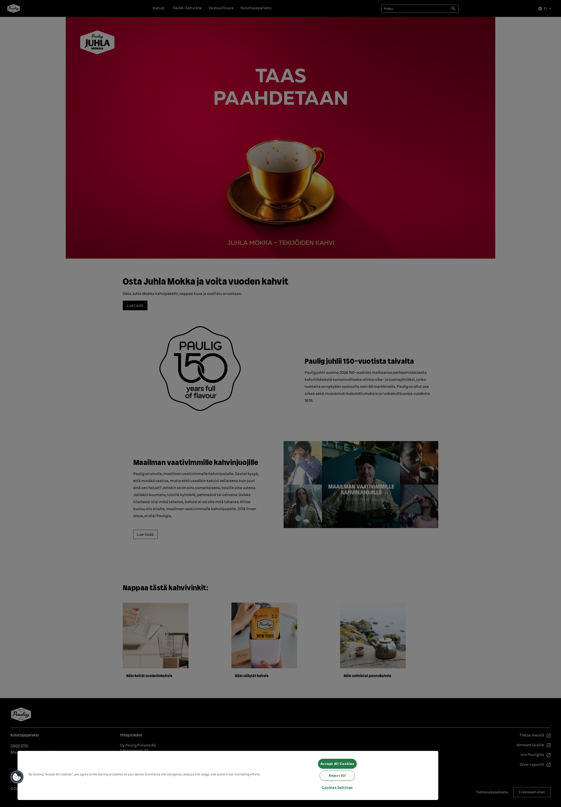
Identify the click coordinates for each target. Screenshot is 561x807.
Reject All (337, 775)
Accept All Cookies (337, 763)
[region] (228, 775)
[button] (17, 777)
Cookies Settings (337, 787)
